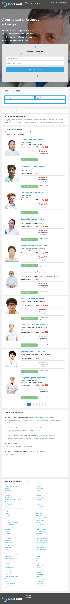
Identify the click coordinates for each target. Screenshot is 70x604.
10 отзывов (43, 155)
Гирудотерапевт (9, 524)
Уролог (37, 563)
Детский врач (21, 134)
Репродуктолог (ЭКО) (31, 354)
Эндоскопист (39, 583)
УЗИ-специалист (36, 169)
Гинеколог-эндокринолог (38, 222)
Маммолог (34, 327)
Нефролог (8, 574)
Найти (35, 102)
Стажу (38, 132)
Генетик (7, 515)
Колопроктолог (9, 545)
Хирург (37, 576)
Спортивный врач (40, 531)
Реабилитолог (39, 508)
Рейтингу (18, 132)
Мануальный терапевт (11, 558)
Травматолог (39, 556)
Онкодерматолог (9, 579)
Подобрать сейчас (35, 69)
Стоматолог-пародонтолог (43, 545)
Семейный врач (40, 524)
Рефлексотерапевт (41, 520)
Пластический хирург (41, 493)
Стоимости (25, 132)
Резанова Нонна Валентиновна (33, 166)
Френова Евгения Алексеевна (32, 219)
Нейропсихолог (9, 567)
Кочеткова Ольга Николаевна (32, 192)
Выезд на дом (11, 134)
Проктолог (38, 495)
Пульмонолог (39, 506)
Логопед (7, 549)
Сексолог (38, 522)
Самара (37, 3)
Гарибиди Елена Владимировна (33, 351)
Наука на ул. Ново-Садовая (36, 427)
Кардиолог (8, 540)
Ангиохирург (8, 493)
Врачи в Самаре (15, 111)
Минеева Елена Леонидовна (32, 140)
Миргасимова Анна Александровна (34, 325)
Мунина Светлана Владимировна (34, 245)
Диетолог (7, 533)
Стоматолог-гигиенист (42, 536)
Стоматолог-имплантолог (43, 538)
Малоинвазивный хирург (12, 554)
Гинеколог (28, 142)
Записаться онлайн (29, 160)
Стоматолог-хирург (41, 549)
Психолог (38, 502)
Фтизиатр (38, 572)
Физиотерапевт (40, 565)
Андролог (7, 495)
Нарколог (7, 563)
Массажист (8, 561)
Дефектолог (8, 531)
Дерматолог (8, 529)
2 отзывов (43, 207)
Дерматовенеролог (10, 527)
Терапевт (38, 554)
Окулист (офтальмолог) (11, 576)
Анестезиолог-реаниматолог (13, 499)
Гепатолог (7, 517)
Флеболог (38, 567)
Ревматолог (39, 513)
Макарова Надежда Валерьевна (33, 272)
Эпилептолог (39, 585)
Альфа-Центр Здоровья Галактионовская (41, 417)
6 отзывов (43, 181)
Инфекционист (9, 538)
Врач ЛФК (8, 506)
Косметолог (8, 547)
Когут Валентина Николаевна (32, 298)
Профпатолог (39, 497)
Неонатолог (8, 572)
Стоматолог (39, 533)
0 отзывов (43, 340)
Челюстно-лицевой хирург (43, 579)
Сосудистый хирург (41, 529)
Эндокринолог (39, 581)
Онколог (7, 581)
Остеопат (38, 486)
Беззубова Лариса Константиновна (34, 378)
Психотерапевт (40, 504)
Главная (7, 111)
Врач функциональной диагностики (15, 508)
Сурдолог (38, 551)
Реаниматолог (39, 511)
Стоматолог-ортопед (41, 542)
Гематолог (8, 513)
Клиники (16, 91)
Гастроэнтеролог (9, 511)
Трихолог (38, 558)
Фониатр (38, 570)
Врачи (7, 91)
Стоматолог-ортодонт (41, 540)
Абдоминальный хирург (11, 486)
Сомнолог (38, 527)
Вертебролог (8, 504)
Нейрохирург (8, 570)
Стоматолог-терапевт (41, 547)
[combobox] (19, 97)
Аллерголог (8, 490)
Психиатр (38, 499)
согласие (33, 72)
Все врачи (28, 595)
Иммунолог (8, 536)
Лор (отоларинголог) (10, 551)
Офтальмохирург (40, 488)
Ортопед (7, 588)
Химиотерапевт (40, 574)
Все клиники (28, 597)
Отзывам (32, 132)
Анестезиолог (9, 497)
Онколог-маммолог (10, 583)
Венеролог (8, 502)
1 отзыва (42, 260)
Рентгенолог (39, 515)
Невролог (7, 565)
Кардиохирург (9, 542)
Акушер (23, 142)
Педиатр (38, 490)
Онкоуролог (8, 585)
